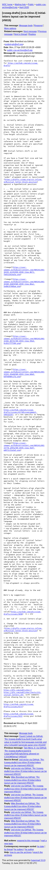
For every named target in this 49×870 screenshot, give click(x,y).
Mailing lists (20, 4)
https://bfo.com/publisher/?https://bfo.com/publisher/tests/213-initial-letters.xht (22, 692)
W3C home (7, 4)
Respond (38, 25)
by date (40, 846)
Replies (32, 34)
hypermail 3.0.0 (38, 860)
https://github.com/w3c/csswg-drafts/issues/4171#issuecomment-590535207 (20, 412)
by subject (19, 849)
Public (31, 4)
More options (10, 28)
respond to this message (28, 840)
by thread (8, 849)
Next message (30, 31)
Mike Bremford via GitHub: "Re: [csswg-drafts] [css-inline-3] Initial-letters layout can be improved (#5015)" (22, 780)
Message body (26, 25)
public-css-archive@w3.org (19, 50)
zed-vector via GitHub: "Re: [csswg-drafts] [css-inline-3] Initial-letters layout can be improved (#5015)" (24, 763)
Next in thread (20, 34)
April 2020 (24, 7)
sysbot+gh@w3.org (14, 44)
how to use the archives (21, 852)
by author (29, 849)
